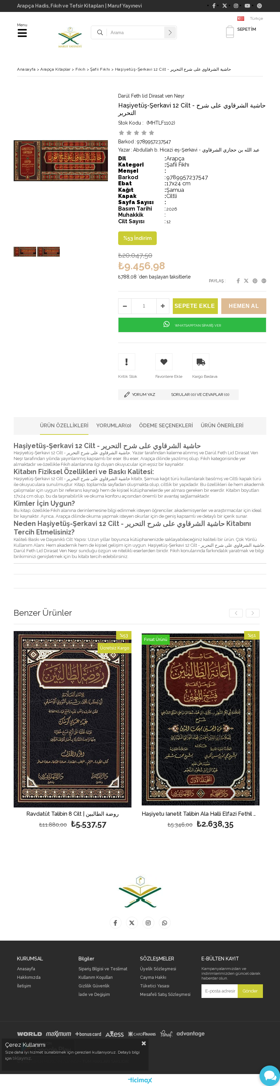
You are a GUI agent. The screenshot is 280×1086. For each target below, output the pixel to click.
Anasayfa (26, 969)
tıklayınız (22, 1058)
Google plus (264, 281)
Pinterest (255, 281)
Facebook (238, 281)
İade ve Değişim (94, 994)
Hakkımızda (29, 977)
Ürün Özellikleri (64, 426)
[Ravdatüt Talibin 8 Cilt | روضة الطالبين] (72, 719)
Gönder (250, 991)
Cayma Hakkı (153, 977)
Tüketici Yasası (154, 986)
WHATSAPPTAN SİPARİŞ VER (197, 325)
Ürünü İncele (102, 731)
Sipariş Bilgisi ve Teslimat (103, 969)
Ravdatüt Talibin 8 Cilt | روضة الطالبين (72, 814)
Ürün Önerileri (222, 426)
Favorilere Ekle (73, 731)
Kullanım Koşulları (96, 977)
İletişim (24, 986)
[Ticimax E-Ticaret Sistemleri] (140, 1080)
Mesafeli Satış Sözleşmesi (165, 994)
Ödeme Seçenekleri (166, 426)
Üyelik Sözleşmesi (158, 969)
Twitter (246, 281)
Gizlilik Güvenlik (94, 986)
